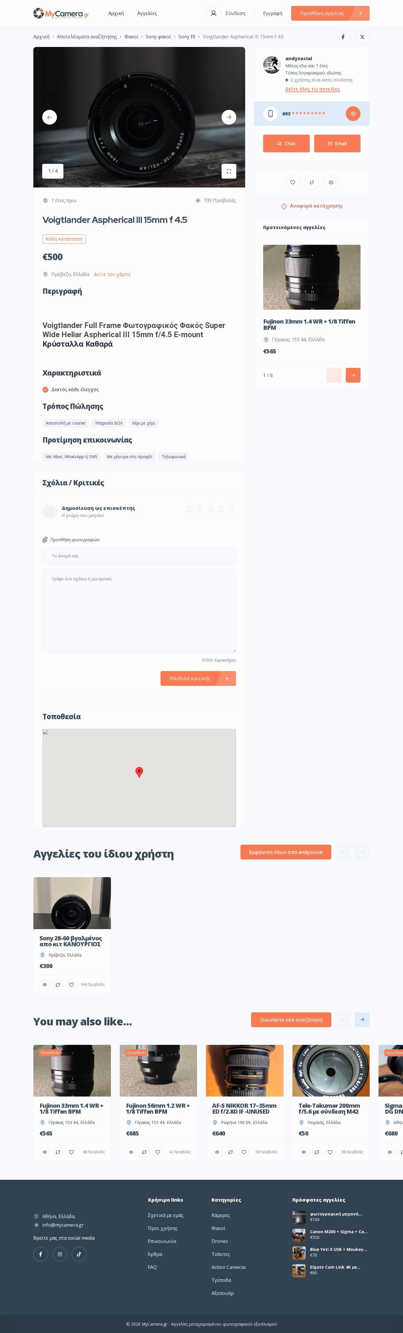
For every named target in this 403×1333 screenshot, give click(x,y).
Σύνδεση (235, 13)
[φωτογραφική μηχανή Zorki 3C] (299, 1217)
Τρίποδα (221, 1280)
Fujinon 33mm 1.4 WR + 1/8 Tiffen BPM (309, 324)
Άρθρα (155, 1254)
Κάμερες (221, 1215)
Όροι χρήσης (163, 1228)
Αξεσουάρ (223, 1293)
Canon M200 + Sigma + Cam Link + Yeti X (339, 1232)
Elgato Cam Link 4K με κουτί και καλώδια (333, 1267)
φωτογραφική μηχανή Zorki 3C (334, 1214)
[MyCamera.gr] (62, 13)
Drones (220, 1241)
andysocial (298, 58)
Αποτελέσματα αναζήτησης (87, 36)
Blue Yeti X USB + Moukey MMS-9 (336, 1249)
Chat (290, 143)
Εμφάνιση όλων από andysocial (285, 852)
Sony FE (187, 36)
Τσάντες (221, 1254)
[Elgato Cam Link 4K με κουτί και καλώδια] (299, 1270)
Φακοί (131, 36)
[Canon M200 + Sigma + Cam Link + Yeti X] (299, 1235)
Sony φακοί (158, 36)
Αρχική (116, 13)
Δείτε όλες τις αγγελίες (312, 89)
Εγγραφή (272, 13)
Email (341, 143)
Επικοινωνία (162, 1241)
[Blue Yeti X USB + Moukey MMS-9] (299, 1253)
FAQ (152, 1267)
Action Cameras (229, 1267)
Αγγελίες (147, 13)
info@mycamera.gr (63, 1225)
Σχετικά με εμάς (166, 1215)
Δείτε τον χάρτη (112, 274)
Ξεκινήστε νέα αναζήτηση (291, 1020)
